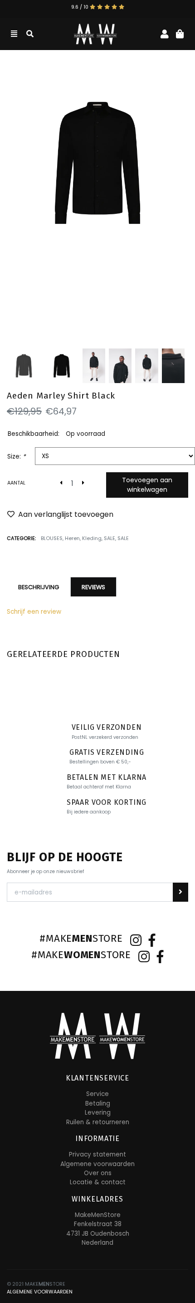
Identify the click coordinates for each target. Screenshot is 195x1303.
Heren (72, 538)
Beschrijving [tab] (38, 587)
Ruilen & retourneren (97, 1122)
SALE (109, 538)
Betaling (97, 1103)
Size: (16, 456)
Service (97, 1094)
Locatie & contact (98, 1182)
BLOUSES (52, 538)
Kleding (92, 538)
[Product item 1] (97, 163)
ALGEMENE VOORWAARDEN (40, 1291)
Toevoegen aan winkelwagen (147, 484)
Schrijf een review (34, 611)
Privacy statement (97, 1154)
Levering (98, 1112)
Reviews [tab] (93, 587)
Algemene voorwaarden (97, 1164)
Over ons (98, 1173)
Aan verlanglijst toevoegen (65, 514)
